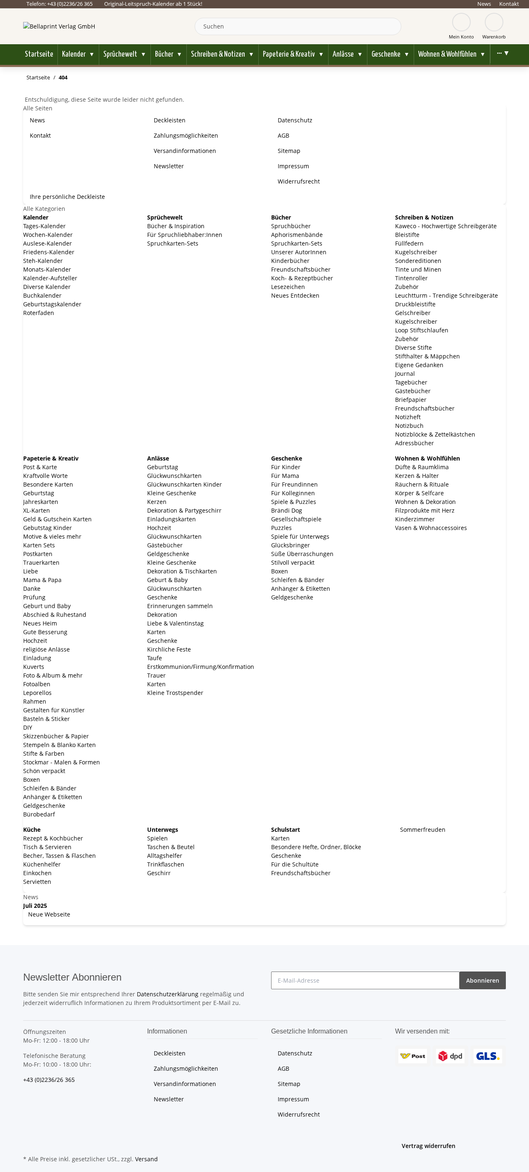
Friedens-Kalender (48, 252)
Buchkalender (42, 295)
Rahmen (34, 701)
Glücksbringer (290, 545)
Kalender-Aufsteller (50, 278)
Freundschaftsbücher (301, 269)
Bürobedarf (39, 814)
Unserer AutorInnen (298, 252)
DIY (27, 727)
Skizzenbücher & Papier (56, 736)
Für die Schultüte (295, 864)
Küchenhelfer (42, 864)
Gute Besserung (45, 632)
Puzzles (281, 528)
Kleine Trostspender (175, 693)
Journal (405, 373)
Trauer (156, 675)
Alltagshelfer (164, 855)
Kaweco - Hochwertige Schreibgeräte (446, 226)
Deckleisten (170, 120)
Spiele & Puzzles (293, 502)
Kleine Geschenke (171, 493)
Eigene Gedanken (419, 365)
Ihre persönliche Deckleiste (67, 197)
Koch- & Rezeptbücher (302, 278)
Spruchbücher (291, 226)
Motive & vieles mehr (52, 536)
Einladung (37, 658)
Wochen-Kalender (48, 235)
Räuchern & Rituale (422, 484)
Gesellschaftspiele (296, 519)
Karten (156, 632)
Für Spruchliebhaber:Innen (184, 235)
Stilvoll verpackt (293, 562)
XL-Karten (36, 510)
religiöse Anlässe (46, 649)
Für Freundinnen (294, 484)
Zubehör (407, 287)
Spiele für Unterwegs (300, 536)
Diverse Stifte (413, 347)
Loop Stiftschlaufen (421, 330)
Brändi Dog (286, 510)
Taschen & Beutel (171, 847)
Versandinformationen (185, 151)
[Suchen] (393, 26)
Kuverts (33, 667)
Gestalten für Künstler (54, 710)
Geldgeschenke (44, 805)
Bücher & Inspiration (176, 226)
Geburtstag (38, 493)
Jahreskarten (40, 502)
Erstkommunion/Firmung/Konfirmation (200, 667)
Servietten (37, 882)
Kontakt (509, 3)
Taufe (154, 658)
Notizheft (408, 417)
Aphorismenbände (297, 235)
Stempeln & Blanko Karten (59, 745)
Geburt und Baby (47, 606)
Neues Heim (40, 623)
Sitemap (289, 151)
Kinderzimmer (415, 519)
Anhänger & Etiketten (52, 797)
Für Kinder (285, 467)
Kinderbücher (290, 261)
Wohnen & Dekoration (425, 502)
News (484, 3)
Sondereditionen (418, 261)
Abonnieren (482, 980)
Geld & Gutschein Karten (57, 519)
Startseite (39, 54)
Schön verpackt (44, 771)
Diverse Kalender (47, 287)
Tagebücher (411, 382)
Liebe (30, 571)
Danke (32, 588)
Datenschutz (295, 120)
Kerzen (157, 502)
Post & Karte (40, 467)
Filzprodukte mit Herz (425, 510)
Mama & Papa (42, 580)
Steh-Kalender (43, 261)
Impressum (293, 166)
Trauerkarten (41, 562)
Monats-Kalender (47, 269)
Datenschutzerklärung (167, 994)
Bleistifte (407, 235)
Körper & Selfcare (419, 493)
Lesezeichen (288, 287)
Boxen (31, 779)
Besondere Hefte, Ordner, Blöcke (316, 847)
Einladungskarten (171, 519)
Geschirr (159, 873)
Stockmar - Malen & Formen (61, 762)
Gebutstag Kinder (47, 528)
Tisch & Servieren (47, 847)
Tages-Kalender (44, 226)
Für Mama (285, 476)
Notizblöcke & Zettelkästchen (435, 434)
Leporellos (37, 693)
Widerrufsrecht (299, 181)
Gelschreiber (413, 313)
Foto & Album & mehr (53, 675)
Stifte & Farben (43, 753)
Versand (146, 1159)
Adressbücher (414, 443)
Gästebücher (413, 391)
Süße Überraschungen (302, 554)
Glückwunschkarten (174, 476)
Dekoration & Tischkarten (182, 571)
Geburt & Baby (167, 580)
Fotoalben (36, 684)
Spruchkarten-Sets (172, 243)
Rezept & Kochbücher (53, 838)
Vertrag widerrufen (428, 1146)
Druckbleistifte (415, 304)
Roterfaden (38, 313)
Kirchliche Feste (169, 649)
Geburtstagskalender (52, 304)
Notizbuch (409, 426)
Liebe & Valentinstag (175, 623)
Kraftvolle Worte (45, 476)
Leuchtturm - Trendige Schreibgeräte (446, 295)
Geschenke (162, 597)
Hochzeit (35, 640)
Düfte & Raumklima (422, 467)
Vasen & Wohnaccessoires (431, 528)
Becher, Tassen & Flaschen (59, 855)
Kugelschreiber (416, 252)
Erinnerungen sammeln (180, 606)
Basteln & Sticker (46, 719)
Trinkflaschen (165, 864)
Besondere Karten (48, 484)
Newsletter (169, 166)
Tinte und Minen (418, 269)
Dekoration (162, 614)
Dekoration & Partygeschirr (184, 510)
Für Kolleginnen (293, 493)
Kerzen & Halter (417, 476)
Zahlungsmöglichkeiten (186, 135)
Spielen (157, 838)
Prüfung (34, 597)
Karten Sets (39, 545)
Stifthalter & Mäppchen (427, 356)
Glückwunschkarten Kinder (184, 484)
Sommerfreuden (422, 829)
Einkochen (37, 873)
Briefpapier (411, 399)
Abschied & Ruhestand (54, 614)
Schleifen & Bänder (49, 788)
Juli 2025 (35, 905)
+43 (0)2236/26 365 (49, 1080)
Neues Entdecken (295, 295)
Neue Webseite (48, 914)
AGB (283, 135)
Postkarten (37, 554)
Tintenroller (411, 278)
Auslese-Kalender (47, 243)
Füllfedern (409, 243)
